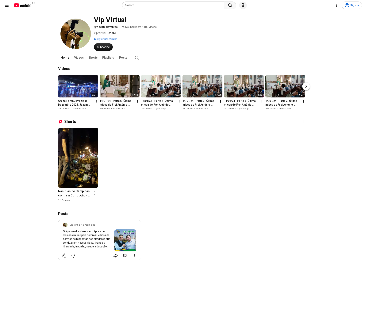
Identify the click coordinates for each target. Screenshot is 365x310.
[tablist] (182, 57)
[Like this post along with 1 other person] (64, 256)
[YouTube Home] (22, 5)
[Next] (306, 86)
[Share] (115, 255)
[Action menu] (135, 255)
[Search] (230, 5)
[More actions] (96, 101)
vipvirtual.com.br (107, 39)
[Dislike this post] (73, 256)
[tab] (65, 57)
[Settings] (336, 5)
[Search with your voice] (243, 5)
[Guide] (7, 5)
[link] (99, 241)
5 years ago (89, 225)
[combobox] (174, 5)
